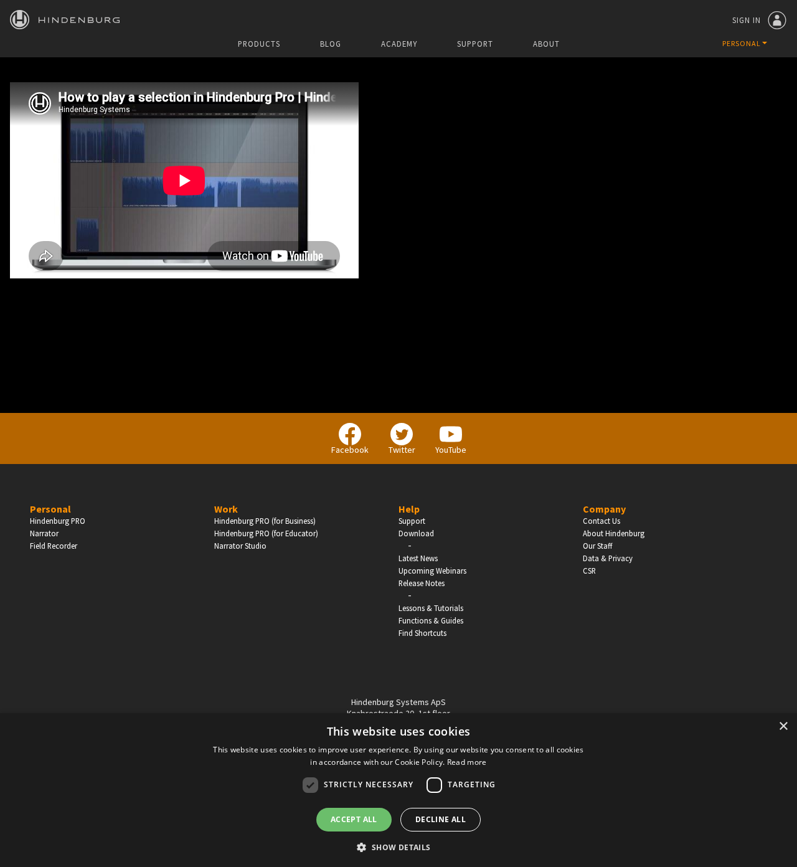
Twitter (402, 449)
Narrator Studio (240, 546)
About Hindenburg (613, 533)
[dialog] (398, 790)
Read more (467, 762)
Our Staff (597, 546)
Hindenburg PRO (57, 521)
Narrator (44, 533)
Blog (330, 44)
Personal (50, 509)
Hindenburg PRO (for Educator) (266, 533)
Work (226, 509)
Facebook (350, 449)
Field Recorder (53, 546)
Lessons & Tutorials (430, 608)
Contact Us (601, 521)
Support (475, 44)
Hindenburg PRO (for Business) (265, 521)
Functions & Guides (430, 620)
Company (604, 509)
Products (259, 44)
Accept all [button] (354, 819)
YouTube (450, 449)
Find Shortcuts (422, 633)
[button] (398, 846)
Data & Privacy (608, 558)
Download (416, 533)
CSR (589, 571)
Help (409, 509)
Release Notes (421, 583)
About (546, 44)
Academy (399, 44)
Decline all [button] (440, 819)
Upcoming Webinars (432, 571)
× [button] (783, 726)
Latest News (418, 558)
